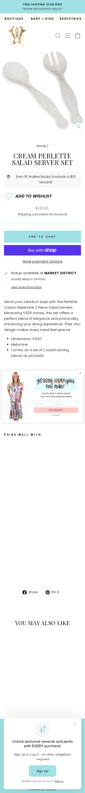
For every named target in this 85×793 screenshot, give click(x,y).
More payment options (43, 261)
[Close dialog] (80, 373)
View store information (26, 287)
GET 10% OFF (56, 410)
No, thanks (56, 415)
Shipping (24, 214)
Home (41, 146)
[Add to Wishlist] (42, 196)
